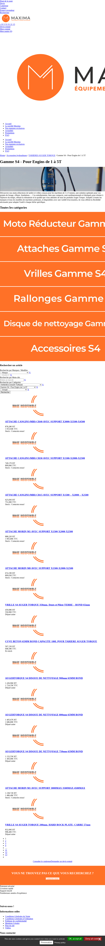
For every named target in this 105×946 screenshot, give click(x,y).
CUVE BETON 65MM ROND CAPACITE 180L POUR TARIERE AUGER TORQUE (51, 641)
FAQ (7, 135)
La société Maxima (12, 126)
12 (6, 852)
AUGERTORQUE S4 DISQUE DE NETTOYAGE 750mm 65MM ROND (44, 751)
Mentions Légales (12, 923)
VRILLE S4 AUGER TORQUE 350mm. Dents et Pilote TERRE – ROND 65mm (47, 604)
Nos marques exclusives (15, 128)
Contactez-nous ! (52, 879)
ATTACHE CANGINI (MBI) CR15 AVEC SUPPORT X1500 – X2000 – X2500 (46, 495)
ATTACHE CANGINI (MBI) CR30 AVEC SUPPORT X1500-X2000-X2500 (45, 458)
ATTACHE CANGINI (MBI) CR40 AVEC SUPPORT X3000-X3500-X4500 (45, 421)
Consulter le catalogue (42, 861)
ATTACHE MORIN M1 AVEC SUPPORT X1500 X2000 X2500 (39, 531)
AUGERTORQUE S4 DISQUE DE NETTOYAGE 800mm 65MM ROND (44, 714)
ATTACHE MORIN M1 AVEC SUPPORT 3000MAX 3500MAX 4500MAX (45, 788)
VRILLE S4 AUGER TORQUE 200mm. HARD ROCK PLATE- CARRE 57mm (47, 824)
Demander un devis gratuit (61, 861)
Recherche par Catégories (10, 382)
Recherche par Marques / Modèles (14, 370)
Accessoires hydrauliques (17, 155)
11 (6, 850)
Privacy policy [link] (59, 943)
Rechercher (5, 392)
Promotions (9, 133)
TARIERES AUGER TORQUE (42, 155)
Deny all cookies (93, 939)
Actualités (9, 130)
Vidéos (8, 928)
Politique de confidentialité (16, 921)
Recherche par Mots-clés (10, 377)
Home (2, 155)
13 (6, 855)
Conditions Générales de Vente (17, 916)
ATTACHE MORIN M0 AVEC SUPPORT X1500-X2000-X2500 (39, 568)
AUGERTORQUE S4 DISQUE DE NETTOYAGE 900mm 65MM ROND (44, 678)
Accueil (8, 124)
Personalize (46, 942)
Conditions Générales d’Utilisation (19, 919)
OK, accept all (75, 939)
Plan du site (9, 926)
